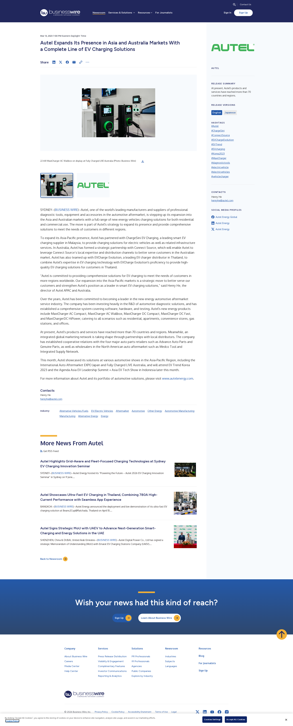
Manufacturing (67, 416)
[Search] (234, 4)
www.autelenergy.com (177, 378)
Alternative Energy (88, 416)
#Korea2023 (218, 153)
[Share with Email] (74, 62)
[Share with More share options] (87, 62)
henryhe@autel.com (51, 399)
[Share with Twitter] (60, 62)
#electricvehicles (220, 171)
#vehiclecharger (220, 176)
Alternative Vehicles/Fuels (74, 410)
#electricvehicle (220, 167)
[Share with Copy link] (80, 62)
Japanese (230, 112)
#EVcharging (218, 149)
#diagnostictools (220, 162)
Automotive (138, 410)
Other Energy (155, 410)
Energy (104, 416)
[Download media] (143, 161)
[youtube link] (212, 712)
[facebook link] (219, 712)
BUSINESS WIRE (66, 210)
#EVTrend (216, 144)
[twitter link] (197, 712)
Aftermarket (122, 410)
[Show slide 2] (93, 185)
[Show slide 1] (56, 185)
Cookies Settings (212, 719)
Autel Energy (223, 223)
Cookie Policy (12, 721)
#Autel (215, 126)
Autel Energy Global (226, 217)
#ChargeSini (217, 130)
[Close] (286, 719)
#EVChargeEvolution (222, 139)
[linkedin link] (205, 712)
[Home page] (60, 12)
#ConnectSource (220, 135)
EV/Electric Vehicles (102, 410)
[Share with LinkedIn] (53, 62)
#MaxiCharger (218, 158)
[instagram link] (227, 712)
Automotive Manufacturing (179, 410)
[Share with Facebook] (67, 62)
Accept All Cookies (235, 719)
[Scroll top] (282, 634)
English (217, 112)
